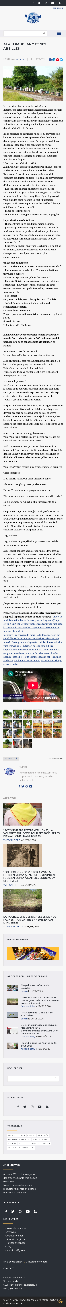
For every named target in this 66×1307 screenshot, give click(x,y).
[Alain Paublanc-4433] (17, 714)
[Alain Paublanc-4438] (7, 724)
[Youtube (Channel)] (53, 3)
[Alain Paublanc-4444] (7, 733)
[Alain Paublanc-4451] (7, 743)
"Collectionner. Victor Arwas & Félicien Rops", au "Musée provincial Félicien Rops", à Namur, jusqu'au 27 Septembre (29, 877)
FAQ (8, 1246)
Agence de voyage (16, 1135)
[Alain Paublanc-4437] (57, 714)
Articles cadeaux (41, 1140)
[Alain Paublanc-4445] (17, 733)
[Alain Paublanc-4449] (47, 733)
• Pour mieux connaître (28, 649)
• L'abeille (17, 657)
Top (60, 1302)
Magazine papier (33, 953)
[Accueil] (33, 23)
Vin (32, 1148)
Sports (25, 1148)
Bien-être (23, 1144)
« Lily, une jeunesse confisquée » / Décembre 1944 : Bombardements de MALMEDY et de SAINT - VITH (39, 1029)
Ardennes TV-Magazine (19, 1140)
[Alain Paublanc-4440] (27, 724)
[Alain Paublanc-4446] (27, 733)
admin (20, 59)
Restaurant (14, 1148)
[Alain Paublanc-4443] (57, 724)
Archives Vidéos (14, 1235)
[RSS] (59, 3)
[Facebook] (33, 3)
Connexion (58, 8)
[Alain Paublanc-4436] (47, 714)
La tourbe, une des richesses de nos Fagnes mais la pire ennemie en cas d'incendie (29, 919)
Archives (11, 1232)
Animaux (31, 1135)
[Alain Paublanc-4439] (17, 724)
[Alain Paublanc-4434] (27, 714)
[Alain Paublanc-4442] (47, 724)
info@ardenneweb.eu (14, 1277)
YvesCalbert (11, 840)
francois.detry (13, 926)
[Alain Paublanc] (7, 714)
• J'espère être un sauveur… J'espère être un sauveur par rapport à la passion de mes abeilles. (32, 624)
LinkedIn (53, 59)
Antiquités (43, 1135)
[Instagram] (45, 3)
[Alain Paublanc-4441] (37, 724)
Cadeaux (46, 1144)
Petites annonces (15, 1243)
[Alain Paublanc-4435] (37, 714)
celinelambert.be (14, 1303)
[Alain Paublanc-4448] (37, 733)
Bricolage (35, 1144)
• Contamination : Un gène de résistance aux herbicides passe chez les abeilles (31, 653)
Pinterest (57, 59)
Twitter (61, 59)
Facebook (50, 59)
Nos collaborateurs (16, 1228)
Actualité (11, 758)
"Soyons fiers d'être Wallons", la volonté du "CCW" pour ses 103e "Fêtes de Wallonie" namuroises (31, 833)
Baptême (12, 1144)
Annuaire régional (15, 1239)
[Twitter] (39, 3)
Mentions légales (15, 1250)
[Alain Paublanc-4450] (57, 733)
